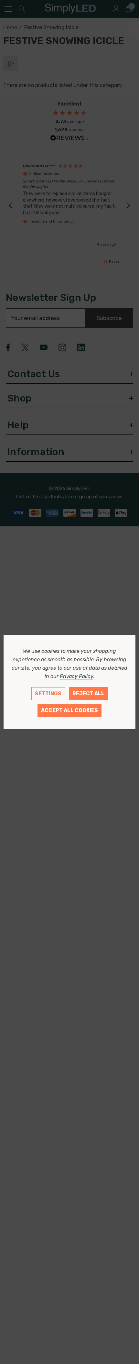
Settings (48, 693)
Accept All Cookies (69, 710)
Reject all (88, 693)
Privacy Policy (76, 676)
